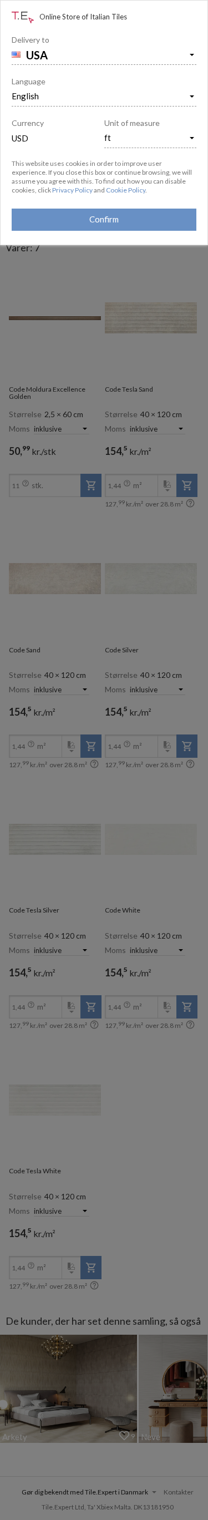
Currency (28, 123)
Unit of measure (132, 123)
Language (28, 81)
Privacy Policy (72, 190)
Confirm (104, 219)
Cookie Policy (125, 190)
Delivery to (30, 39)
